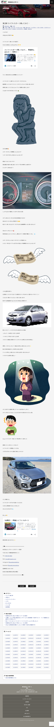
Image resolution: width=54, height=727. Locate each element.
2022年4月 (38, 660)
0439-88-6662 (8, 556)
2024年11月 (30, 644)
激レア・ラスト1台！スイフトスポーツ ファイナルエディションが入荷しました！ (22, 621)
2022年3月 (46, 660)
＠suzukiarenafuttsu (14, 562)
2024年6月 (23, 648)
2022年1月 (15, 664)
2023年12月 (23, 651)
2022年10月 (38, 657)
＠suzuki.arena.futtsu (13, 565)
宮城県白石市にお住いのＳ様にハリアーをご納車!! (16, 615)
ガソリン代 (13, 27)
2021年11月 (30, 664)
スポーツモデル (40, 27)
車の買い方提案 (27, 704)
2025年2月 (7, 644)
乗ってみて (28, 27)
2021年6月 (23, 667)
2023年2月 (7, 657)
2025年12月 (23, 638)
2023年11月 (30, 651)
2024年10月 (38, 644)
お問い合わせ (27, 713)
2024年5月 (31, 648)
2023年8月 (7, 654)
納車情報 (8, 607)
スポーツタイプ (8, 29)
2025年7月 (15, 641)
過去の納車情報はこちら (11, 677)
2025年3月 (46, 641)
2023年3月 (46, 654)
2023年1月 (15, 657)
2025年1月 (15, 644)
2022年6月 (23, 660)
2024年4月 (38, 648)
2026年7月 (15, 635)
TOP (3, 13)
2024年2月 (7, 651)
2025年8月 (7, 641)
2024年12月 (23, 644)
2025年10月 (38, 638)
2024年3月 (46, 648)
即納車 (25, 29)
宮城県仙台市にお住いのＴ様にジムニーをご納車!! (17, 623)
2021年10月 (38, 664)
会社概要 (27, 710)
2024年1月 (15, 651)
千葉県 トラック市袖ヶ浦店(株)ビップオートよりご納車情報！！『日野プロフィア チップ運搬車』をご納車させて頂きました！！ (27, 618)
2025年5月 (31, 641)
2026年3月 (46, 635)
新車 (24, 27)
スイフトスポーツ (20, 29)
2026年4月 (38, 635)
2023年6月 (23, 654)
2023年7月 (15, 654)
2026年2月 (7, 638)
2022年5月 (31, 660)
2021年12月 (23, 664)
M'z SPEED (8, 603)
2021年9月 (46, 664)
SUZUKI (14, 29)
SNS (27, 707)
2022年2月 (7, 664)
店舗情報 (27, 696)
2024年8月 (7, 648)
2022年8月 (7, 660)
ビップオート (33, 27)
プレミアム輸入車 (9, 595)
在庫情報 (27, 701)
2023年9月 (46, 651)
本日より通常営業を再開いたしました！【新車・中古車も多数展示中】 (20, 624)
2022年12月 (23, 657)
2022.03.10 (7, 26)
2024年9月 (46, 644)
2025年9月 (46, 638)
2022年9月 (46, 657)
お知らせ (7, 597)
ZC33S (6, 27)
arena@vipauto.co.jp (10, 559)
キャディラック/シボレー (11, 599)
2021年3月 (46, 667)
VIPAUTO (30, 29)
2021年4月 (38, 667)
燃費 (9, 27)
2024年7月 (15, 648)
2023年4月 (38, 654)
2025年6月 (23, 641)
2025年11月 (30, 638)
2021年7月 (15, 667)
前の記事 (22, 586)
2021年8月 (7, 667)
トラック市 (8, 605)
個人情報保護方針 (27, 716)
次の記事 (32, 586)
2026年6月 (23, 635)
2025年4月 (38, 641)
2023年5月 (31, 654)
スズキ (13, 26)
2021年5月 (31, 667)
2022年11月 (30, 657)
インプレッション (19, 27)
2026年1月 (15, 638)
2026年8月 (7, 635)
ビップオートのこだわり (27, 699)
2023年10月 (38, 651)
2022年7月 (15, 660)
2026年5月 (31, 635)
